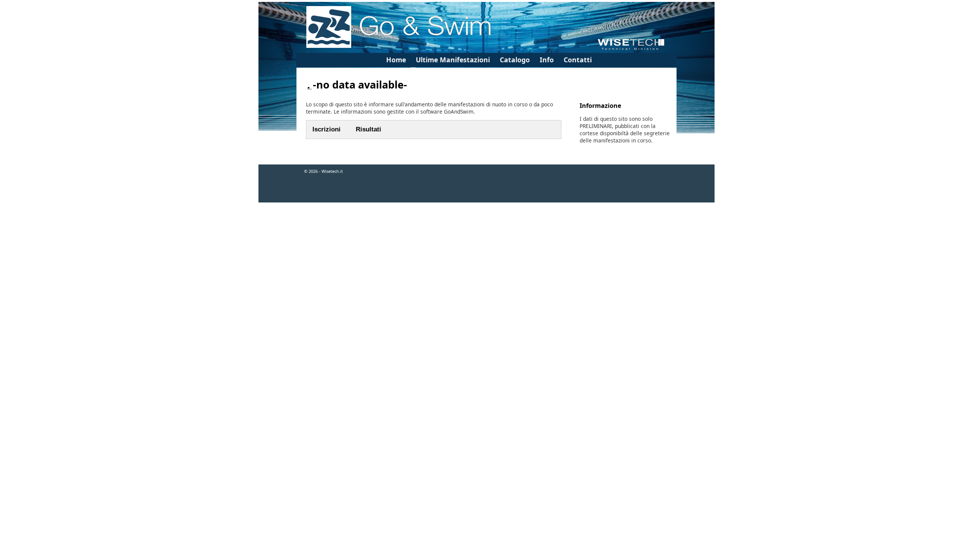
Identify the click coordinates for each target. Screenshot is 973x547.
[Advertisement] (486, 227)
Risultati (368, 129)
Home (396, 59)
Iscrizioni (326, 129)
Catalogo (515, 59)
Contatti (578, 59)
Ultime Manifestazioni (453, 59)
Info (547, 59)
